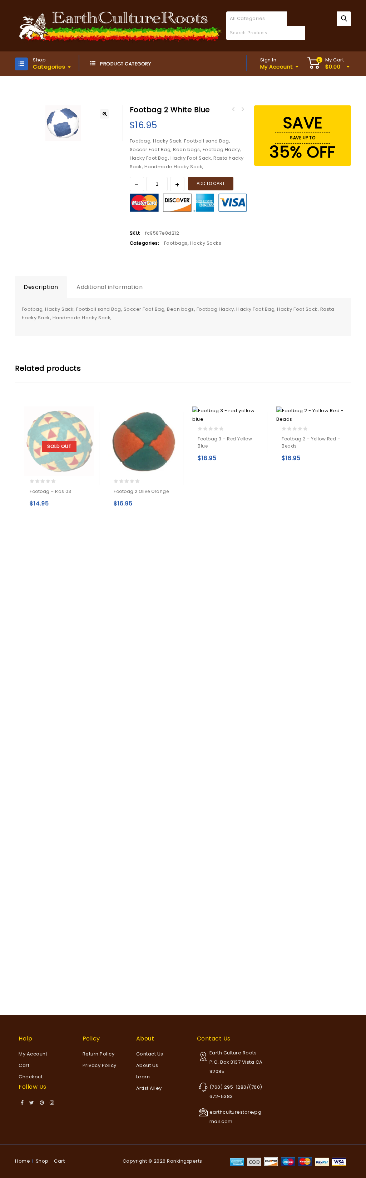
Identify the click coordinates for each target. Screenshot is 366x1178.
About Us (147, 1065)
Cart (24, 1065)
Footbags (176, 243)
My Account (33, 1053)
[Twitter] (31, 1103)
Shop (42, 1161)
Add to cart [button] (120, 506)
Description (41, 287)
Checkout (31, 1076)
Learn (143, 1076)
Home (22, 1161)
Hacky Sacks (206, 243)
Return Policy (99, 1053)
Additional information (109, 287)
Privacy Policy (100, 1065)
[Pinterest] (42, 1103)
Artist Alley (149, 1088)
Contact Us (149, 1053)
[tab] (41, 287)
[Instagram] (52, 1103)
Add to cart (211, 183)
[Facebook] (22, 1103)
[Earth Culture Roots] (120, 25)
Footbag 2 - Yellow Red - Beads (233, 109)
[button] (104, 114)
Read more (36, 506)
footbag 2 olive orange (243, 109)
